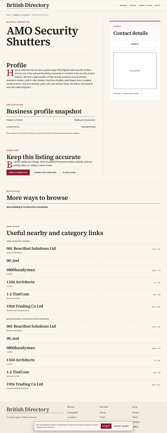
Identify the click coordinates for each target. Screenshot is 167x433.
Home (9, 15)
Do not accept (121, 426)
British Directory (28, 5)
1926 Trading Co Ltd (25, 306)
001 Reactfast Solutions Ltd (31, 248)
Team (102, 417)
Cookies (136, 422)
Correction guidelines (45, 172)
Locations (71, 417)
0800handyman (21, 269)
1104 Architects (21, 282)
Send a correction (18, 172)
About (157, 5)
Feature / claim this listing (126, 93)
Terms (135, 417)
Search (133, 5)
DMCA (135, 426)
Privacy (135, 412)
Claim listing (69, 172)
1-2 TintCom (18, 294)
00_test (13, 260)
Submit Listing (145, 5)
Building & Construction (21, 15)
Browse (123, 5)
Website (135, 44)
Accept (106, 426)
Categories (72, 412)
